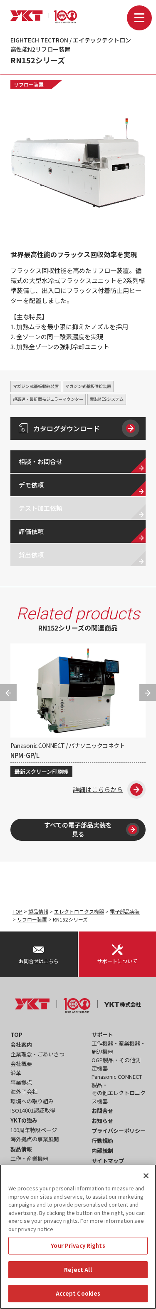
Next (147, 692)
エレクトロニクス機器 (79, 911)
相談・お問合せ (40, 461)
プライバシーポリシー (119, 1131)
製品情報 (38, 911)
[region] (78, 1236)
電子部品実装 (125, 911)
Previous (8, 692)
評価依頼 (31, 531)
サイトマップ (108, 1161)
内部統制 (102, 1151)
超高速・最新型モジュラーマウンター (48, 399)
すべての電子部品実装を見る (78, 829)
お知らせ (102, 1121)
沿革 (15, 1073)
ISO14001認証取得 (32, 1110)
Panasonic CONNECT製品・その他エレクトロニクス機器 (119, 1089)
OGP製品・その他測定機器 (116, 1064)
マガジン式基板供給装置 (88, 386)
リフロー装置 (29, 84)
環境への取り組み (32, 1101)
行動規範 (102, 1141)
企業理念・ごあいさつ (37, 1054)
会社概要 (21, 1064)
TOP (17, 911)
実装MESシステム (107, 399)
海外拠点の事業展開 (34, 1139)
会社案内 (21, 1044)
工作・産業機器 (29, 1158)
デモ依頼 (31, 484)
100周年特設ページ (33, 1130)
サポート (102, 1034)
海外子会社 (23, 1091)
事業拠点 (21, 1082)
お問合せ (102, 1111)
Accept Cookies (78, 1293)
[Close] (146, 1176)
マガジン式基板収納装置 (36, 386)
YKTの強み (23, 1120)
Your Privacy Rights (78, 1245)
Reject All (78, 1270)
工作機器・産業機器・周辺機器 (119, 1047)
